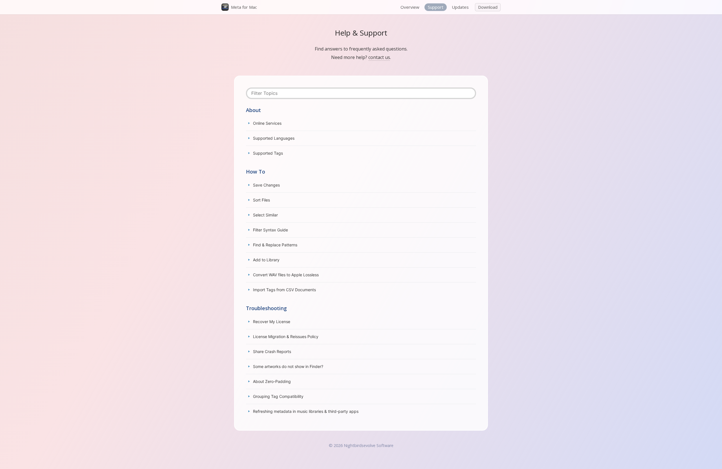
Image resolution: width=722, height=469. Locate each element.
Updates (460, 7)
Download (488, 7)
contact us (379, 57)
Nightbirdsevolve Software (368, 445)
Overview (409, 7)
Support (435, 7)
